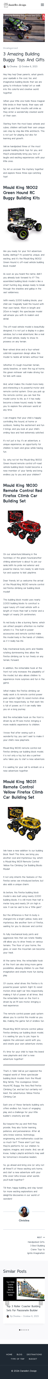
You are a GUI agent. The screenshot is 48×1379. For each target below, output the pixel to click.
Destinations (34, 1354)
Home (9, 1354)
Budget (33, 1358)
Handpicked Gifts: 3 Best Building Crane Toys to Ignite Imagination (36, 1245)
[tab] (19, 1330)
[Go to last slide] (7, 1302)
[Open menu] (42, 4)
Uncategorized (10, 48)
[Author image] (4, 66)
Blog (19, 1354)
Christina (13, 66)
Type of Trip (18, 1358)
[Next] (41, 1302)
